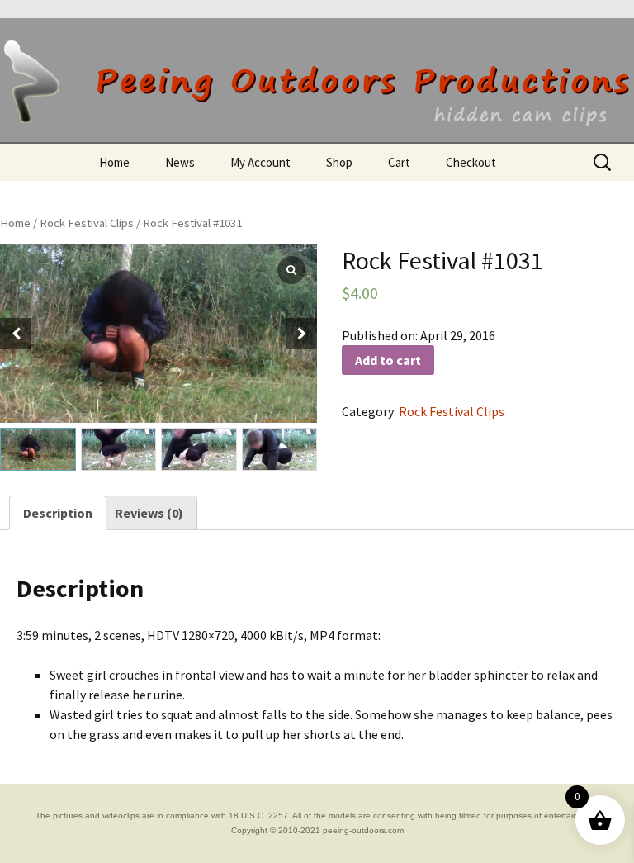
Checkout (471, 162)
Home (114, 162)
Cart (399, 162)
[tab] (57, 513)
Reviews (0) (149, 513)
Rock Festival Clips (87, 223)
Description (57, 513)
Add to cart (388, 360)
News (180, 162)
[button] (301, 333)
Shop (339, 162)
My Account (260, 162)
